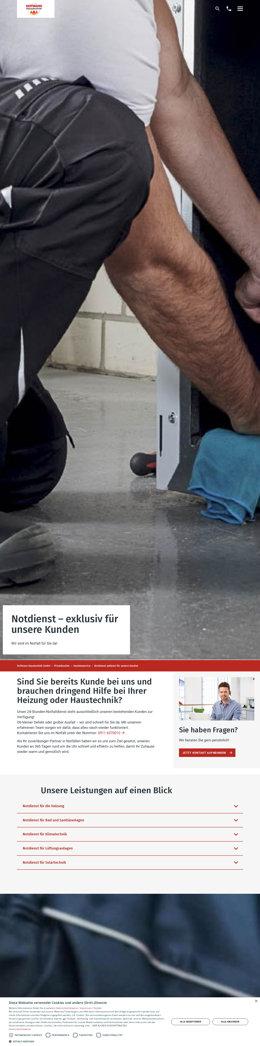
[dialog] (130, 1021)
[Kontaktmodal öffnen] (229, 9)
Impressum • (87, 1008)
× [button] (256, 1001)
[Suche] (217, 9)
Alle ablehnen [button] (230, 1021)
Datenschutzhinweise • (68, 1008)
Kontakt (98, 1008)
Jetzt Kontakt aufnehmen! (204, 752)
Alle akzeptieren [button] (190, 1021)
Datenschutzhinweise (20, 1029)
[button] (240, 9)
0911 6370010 (109, 733)
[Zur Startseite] (35, 9)
